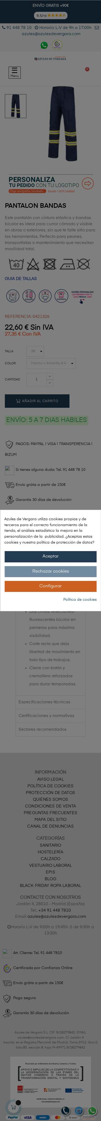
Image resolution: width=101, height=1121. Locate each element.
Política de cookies (80, 600)
